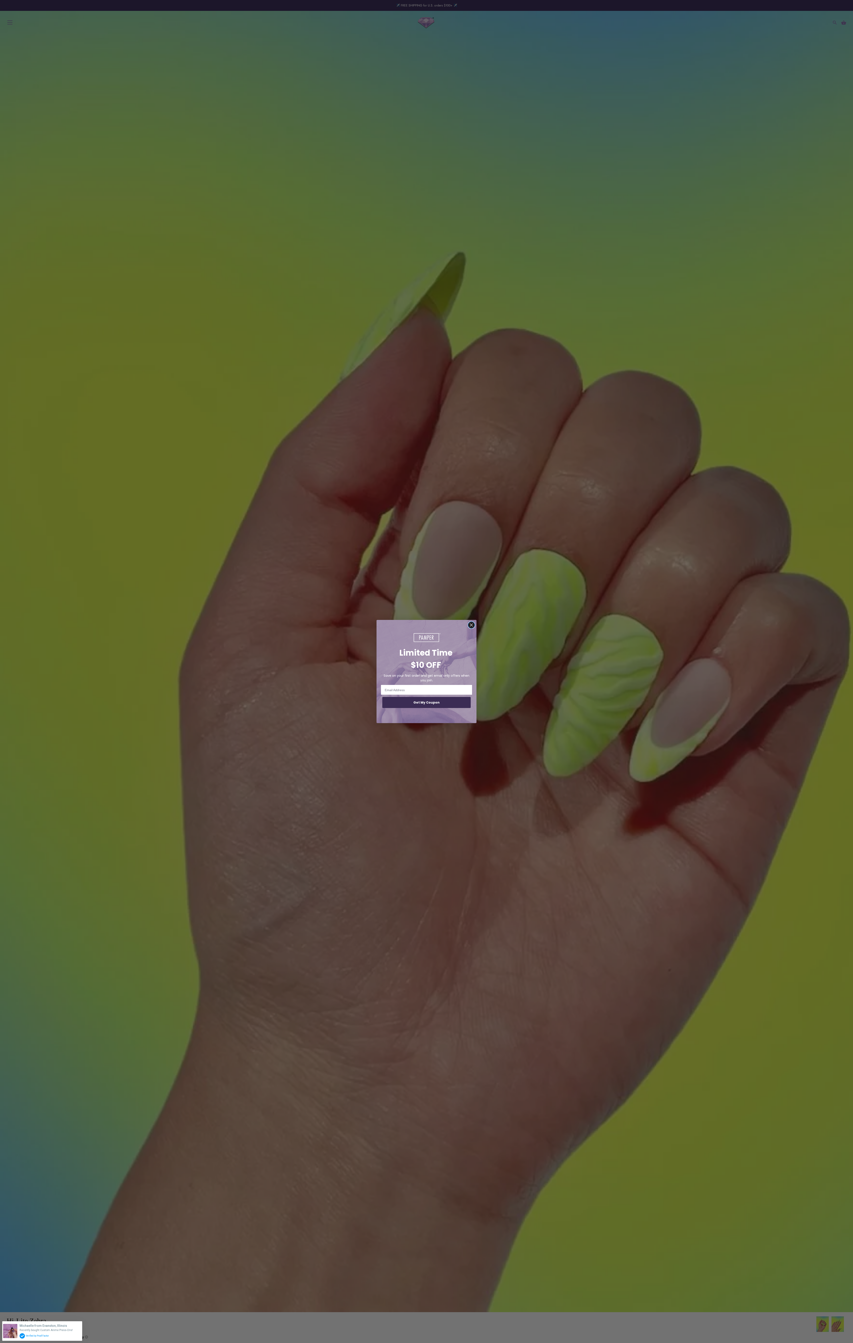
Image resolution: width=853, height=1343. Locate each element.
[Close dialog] (471, 625)
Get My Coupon (426, 702)
